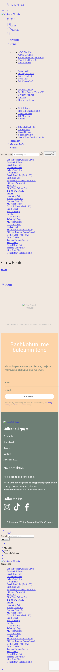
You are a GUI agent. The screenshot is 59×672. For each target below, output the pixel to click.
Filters (8, 284)
